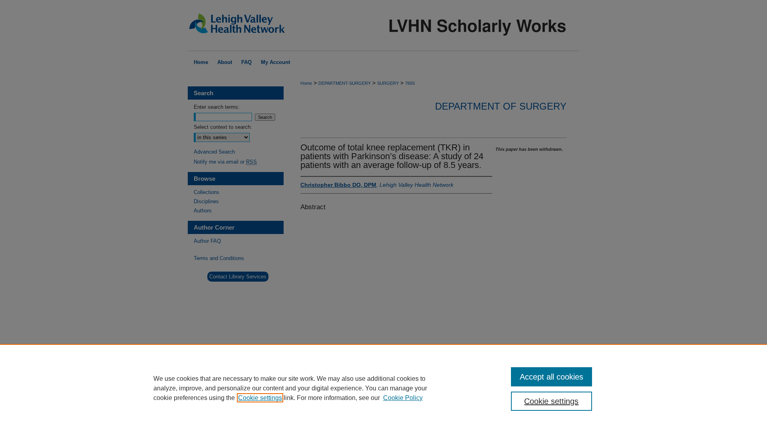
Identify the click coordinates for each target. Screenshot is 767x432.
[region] (383, 388)
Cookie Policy (403, 397)
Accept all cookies (551, 376)
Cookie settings (260, 397)
